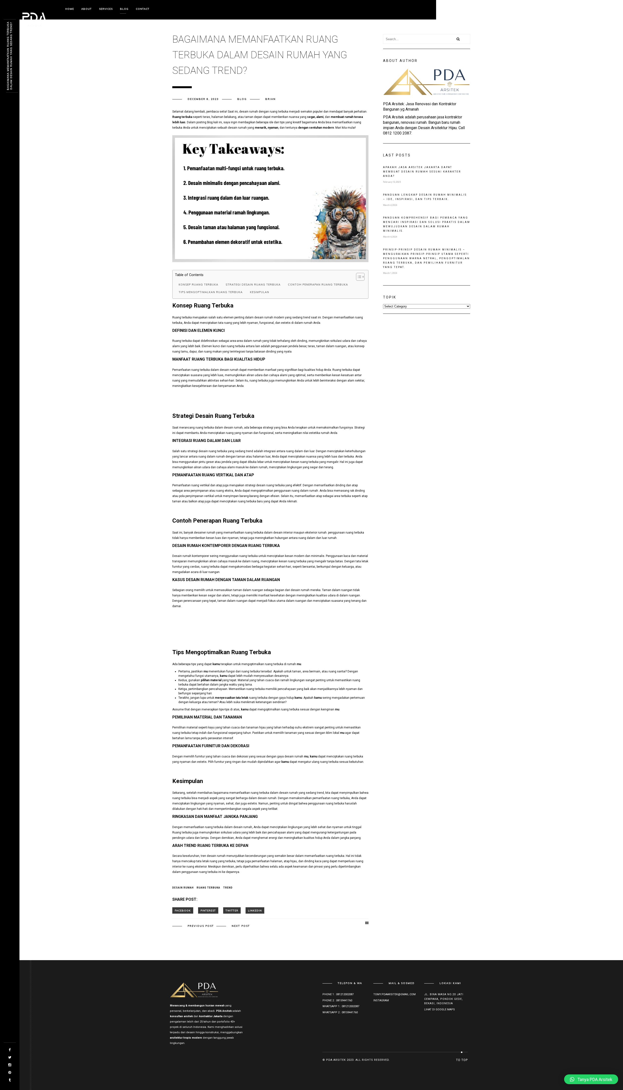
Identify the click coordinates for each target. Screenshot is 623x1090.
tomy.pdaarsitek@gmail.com (394, 994)
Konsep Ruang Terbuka (198, 284)
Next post (241, 925)
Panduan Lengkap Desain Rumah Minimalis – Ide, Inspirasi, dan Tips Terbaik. (425, 197)
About (86, 8)
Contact (142, 8)
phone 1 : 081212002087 (338, 994)
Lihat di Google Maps (439, 1009)
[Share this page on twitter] (232, 910)
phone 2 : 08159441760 (337, 1000)
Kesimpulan (259, 292)
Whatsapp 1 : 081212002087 (340, 1006)
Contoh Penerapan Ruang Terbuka (318, 284)
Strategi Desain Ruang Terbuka (253, 284)
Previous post (201, 925)
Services (106, 8)
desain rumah (183, 887)
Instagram (381, 1000)
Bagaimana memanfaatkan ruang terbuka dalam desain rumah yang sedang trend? (9, 56)
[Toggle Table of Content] (357, 277)
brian (270, 99)
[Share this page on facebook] (182, 910)
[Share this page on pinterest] (208, 910)
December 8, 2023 (203, 99)
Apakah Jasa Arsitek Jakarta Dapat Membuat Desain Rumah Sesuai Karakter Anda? (422, 171)
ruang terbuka (208, 887)
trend (228, 887)
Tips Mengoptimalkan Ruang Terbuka (211, 292)
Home (69, 8)
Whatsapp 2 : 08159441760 (340, 1012)
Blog (124, 8)
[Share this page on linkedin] (255, 910)
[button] (591, 1079)
